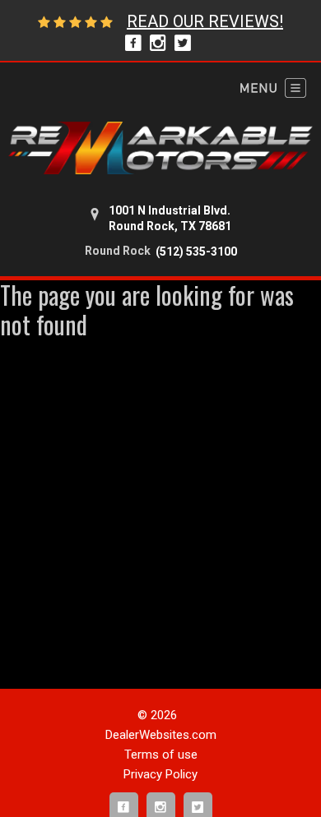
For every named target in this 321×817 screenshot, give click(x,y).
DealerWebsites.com (160, 734)
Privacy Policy (160, 774)
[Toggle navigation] (273, 88)
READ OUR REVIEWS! (205, 21)
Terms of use (161, 754)
